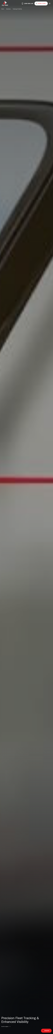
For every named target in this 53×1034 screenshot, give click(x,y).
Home (2, 9)
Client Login (42, 3)
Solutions (8, 9)
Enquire (46, 1030)
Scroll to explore (4, 1026)
